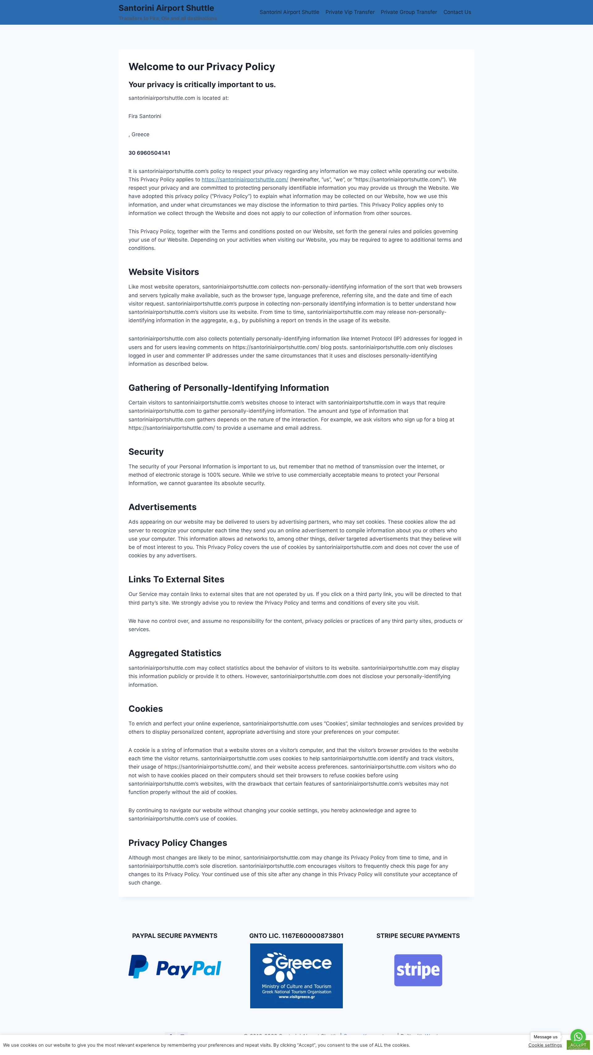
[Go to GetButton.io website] (578, 1049)
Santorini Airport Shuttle (289, 12)
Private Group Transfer (409, 12)
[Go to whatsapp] (578, 1036)
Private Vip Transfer (350, 12)
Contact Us (457, 12)
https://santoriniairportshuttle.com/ (245, 179)
